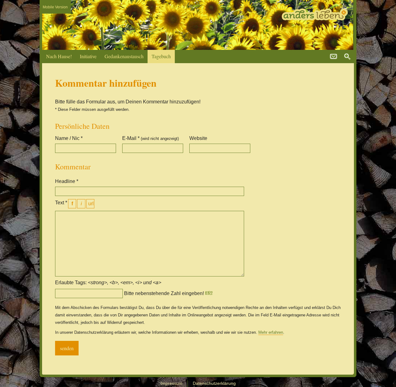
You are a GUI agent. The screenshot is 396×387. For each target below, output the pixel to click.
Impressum (172, 383)
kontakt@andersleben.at (333, 56)
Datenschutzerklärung (214, 383)
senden (67, 348)
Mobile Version (55, 7)
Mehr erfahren (270, 332)
